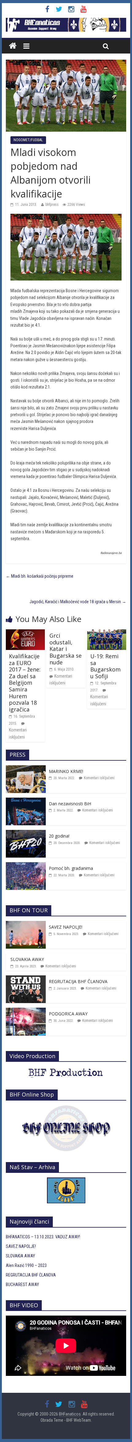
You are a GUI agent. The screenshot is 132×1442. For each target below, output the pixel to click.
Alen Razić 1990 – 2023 (26, 1265)
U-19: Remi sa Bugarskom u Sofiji (105, 666)
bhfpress (52, 204)
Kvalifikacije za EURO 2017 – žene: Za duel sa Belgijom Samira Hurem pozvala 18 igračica (25, 682)
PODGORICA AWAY (68, 1014)
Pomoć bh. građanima (71, 868)
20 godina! (59, 836)
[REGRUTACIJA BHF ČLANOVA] (26, 978)
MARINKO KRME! (66, 771)
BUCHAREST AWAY (22, 1284)
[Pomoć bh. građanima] (26, 865)
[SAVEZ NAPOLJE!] (26, 924)
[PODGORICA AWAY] (26, 1011)
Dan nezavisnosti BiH (70, 804)
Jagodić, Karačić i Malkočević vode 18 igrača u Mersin (77, 601)
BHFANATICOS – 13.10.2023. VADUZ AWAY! (43, 1236)
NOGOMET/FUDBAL (28, 140)
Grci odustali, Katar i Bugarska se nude (65, 649)
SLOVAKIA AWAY (27, 959)
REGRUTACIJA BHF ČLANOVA (78, 981)
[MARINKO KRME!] (26, 768)
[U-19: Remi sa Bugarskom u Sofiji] (106, 632)
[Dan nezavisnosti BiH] (26, 801)
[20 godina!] (26, 833)
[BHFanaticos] (66, 21)
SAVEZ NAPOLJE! (65, 927)
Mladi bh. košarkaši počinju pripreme (39, 576)
